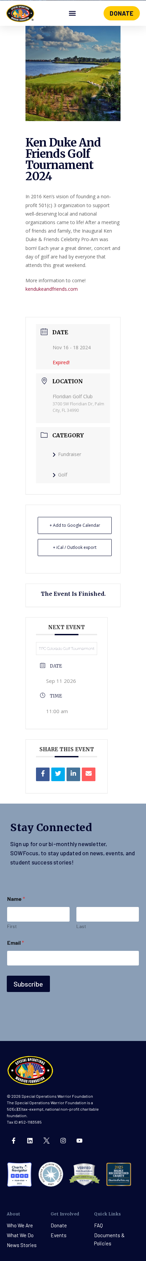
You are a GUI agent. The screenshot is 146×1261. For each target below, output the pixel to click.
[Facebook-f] (13, 1140)
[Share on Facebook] (43, 774)
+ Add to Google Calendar (75, 525)
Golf (62, 474)
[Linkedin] (73, 774)
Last (81, 926)
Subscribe (28, 984)
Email (15, 942)
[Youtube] (79, 1140)
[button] (72, 13)
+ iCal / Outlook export (74, 547)
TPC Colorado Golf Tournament (66, 648)
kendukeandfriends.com (51, 289)
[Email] (88, 774)
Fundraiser (69, 454)
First (12, 926)
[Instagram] (63, 1140)
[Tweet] (58, 774)
